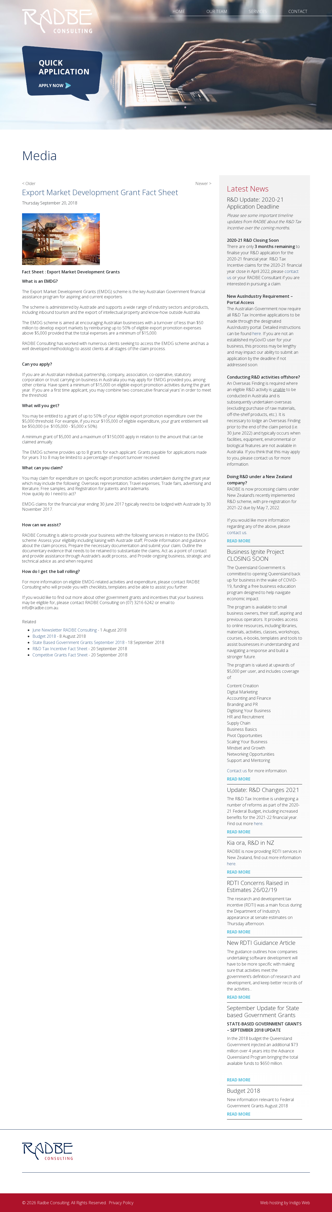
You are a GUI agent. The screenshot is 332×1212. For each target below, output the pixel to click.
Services (258, 11)
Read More (238, 541)
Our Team (216, 11)
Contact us (237, 771)
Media (39, 155)
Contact (297, 11)
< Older (29, 183)
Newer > (203, 183)
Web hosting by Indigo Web (285, 1203)
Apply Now (51, 85)
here (258, 823)
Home (178, 11)
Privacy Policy (121, 1203)
